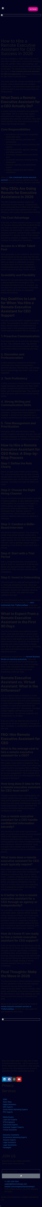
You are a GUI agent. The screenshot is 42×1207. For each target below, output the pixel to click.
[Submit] (21, 1176)
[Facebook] (9, 1079)
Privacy (8, 1085)
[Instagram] (14, 1079)
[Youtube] (19, 1079)
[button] (18, 9)
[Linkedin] (4, 1079)
